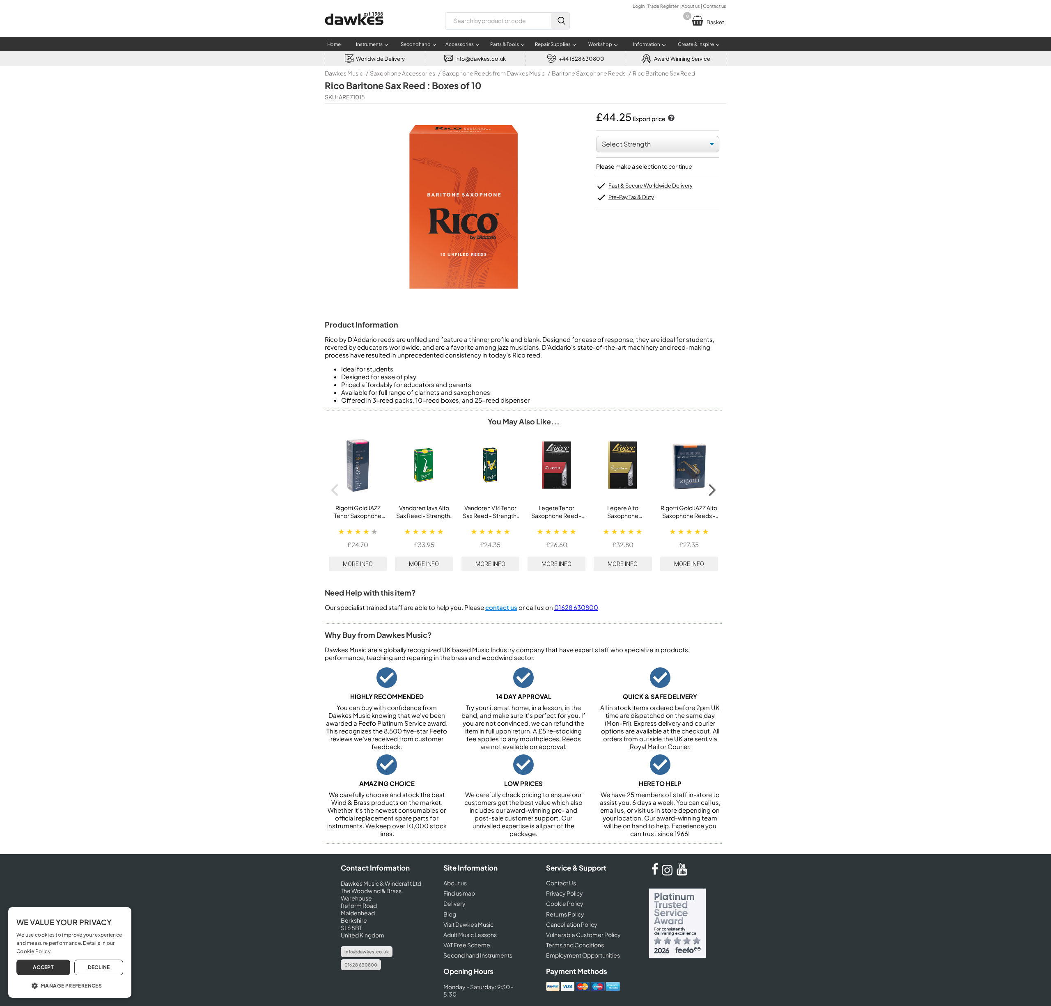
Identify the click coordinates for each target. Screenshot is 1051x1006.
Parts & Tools (504, 44)
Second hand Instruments (477, 955)
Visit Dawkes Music (468, 924)
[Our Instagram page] (668, 873)
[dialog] (69, 952)
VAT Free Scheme (466, 945)
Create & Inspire (696, 44)
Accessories (459, 44)
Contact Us (561, 883)
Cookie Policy (564, 903)
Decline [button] (99, 967)
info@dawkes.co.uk (366, 951)
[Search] (560, 21)
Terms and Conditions (575, 945)
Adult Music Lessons (470, 934)
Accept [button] (43, 967)
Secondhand (416, 44)
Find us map (459, 893)
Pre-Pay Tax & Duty (631, 197)
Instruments (369, 44)
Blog (449, 914)
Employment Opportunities (583, 955)
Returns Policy (565, 914)
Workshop (600, 44)
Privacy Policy (564, 893)
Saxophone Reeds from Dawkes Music (493, 73)
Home (334, 44)
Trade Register (663, 6)
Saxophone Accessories (402, 73)
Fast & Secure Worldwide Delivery (650, 185)
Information (646, 44)
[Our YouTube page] (682, 873)
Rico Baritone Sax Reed (664, 73)
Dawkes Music (344, 73)
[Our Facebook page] (655, 873)
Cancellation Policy (571, 924)
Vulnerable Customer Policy (583, 934)
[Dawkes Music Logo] (354, 30)
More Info (358, 564)
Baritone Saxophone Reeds (589, 73)
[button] (69, 985)
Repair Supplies (553, 44)
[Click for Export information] (670, 118)
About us (691, 6)
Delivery (454, 903)
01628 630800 (576, 607)
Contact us (714, 6)
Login (639, 6)
